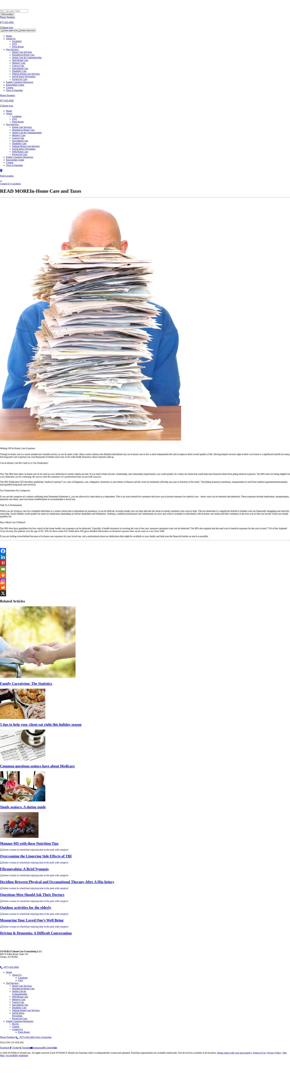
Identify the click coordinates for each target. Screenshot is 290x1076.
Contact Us (5, 183)
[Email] (3, 569)
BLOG (15, 1024)
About (9, 113)
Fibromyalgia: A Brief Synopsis (24, 869)
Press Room (18, 46)
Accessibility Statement (17, 1055)
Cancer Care (18, 138)
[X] (3, 593)
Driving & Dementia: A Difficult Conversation (36, 933)
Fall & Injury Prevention (23, 149)
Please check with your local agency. (234, 1053)
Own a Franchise (43, 1037)
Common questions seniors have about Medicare (37, 766)
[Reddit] (3, 587)
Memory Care (18, 135)
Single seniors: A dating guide (23, 807)
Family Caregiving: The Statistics (26, 683)
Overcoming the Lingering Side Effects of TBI (36, 856)
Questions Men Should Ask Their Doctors (32, 895)
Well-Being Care (20, 151)
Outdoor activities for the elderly (25, 907)
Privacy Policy (274, 1053)
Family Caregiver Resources (19, 82)
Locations (16, 116)
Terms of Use (259, 1053)
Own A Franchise (14, 90)
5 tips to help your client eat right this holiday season (40, 724)
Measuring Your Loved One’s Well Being (31, 920)
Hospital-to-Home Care (23, 130)
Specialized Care (20, 140)
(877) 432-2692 (11, 967)
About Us (10, 38)
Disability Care (19, 143)
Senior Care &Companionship (19, 992)
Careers (9, 87)
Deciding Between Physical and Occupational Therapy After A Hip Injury (57, 882)
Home (9, 36)
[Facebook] (3, 551)
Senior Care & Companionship (27, 132)
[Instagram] (3, 581)
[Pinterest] (3, 563)
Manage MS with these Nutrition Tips (29, 843)
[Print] (3, 575)
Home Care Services (22, 127)
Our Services (12, 124)
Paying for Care (19, 79)
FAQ (14, 119)
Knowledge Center (15, 85)
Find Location (7, 14)
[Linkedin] (3, 557)
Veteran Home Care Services (26, 146)
